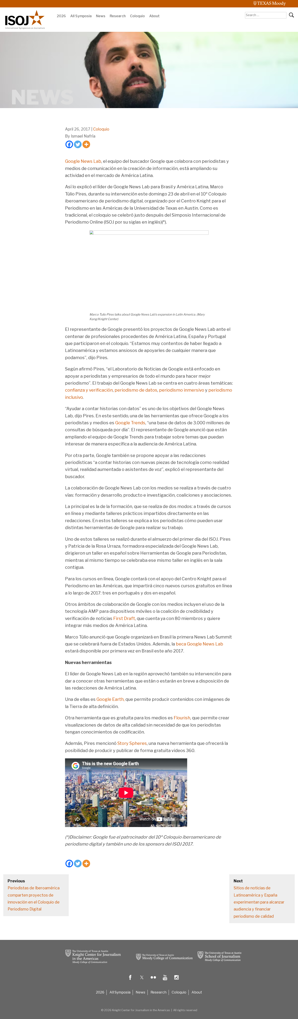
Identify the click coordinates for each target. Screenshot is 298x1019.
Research (118, 16)
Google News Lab (83, 161)
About (154, 16)
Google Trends (129, 422)
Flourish (181, 717)
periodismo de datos (135, 390)
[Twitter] (78, 144)
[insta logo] (176, 980)
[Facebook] (69, 144)
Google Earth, (110, 699)
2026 (61, 16)
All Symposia (81, 16)
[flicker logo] (153, 980)
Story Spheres (131, 743)
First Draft (123, 618)
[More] (86, 144)
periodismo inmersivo (181, 390)
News (100, 16)
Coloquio (137, 16)
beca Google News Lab (199, 644)
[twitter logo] (141, 980)
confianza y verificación (89, 390)
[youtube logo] (165, 980)
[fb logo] (130, 980)
